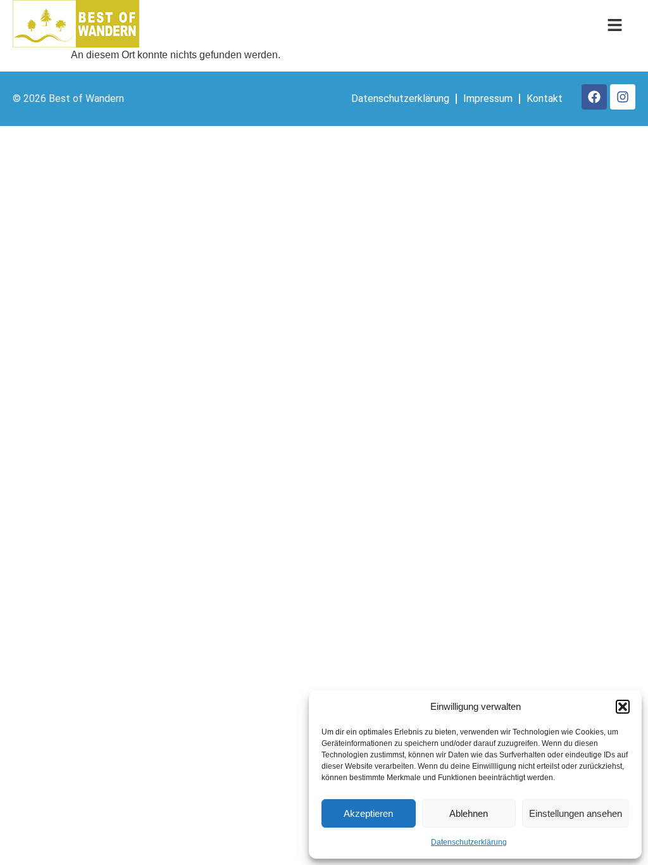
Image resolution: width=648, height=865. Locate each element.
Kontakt (544, 98)
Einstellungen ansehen (575, 813)
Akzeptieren (368, 813)
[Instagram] (622, 97)
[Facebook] (594, 97)
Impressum (488, 98)
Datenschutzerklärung (469, 842)
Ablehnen (468, 813)
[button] (622, 706)
